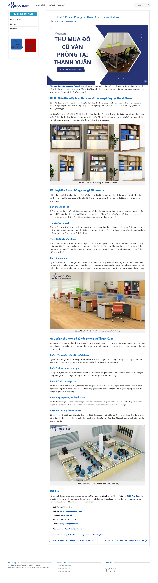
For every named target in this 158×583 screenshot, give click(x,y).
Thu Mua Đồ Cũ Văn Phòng (71, 529)
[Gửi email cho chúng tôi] (110, 569)
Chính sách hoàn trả (64, 568)
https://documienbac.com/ (71, 511)
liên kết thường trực (97, 535)
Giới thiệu (62, 5)
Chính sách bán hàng (64, 565)
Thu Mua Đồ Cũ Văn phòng (76, 535)
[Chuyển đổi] (35, 19)
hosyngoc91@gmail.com (68, 523)
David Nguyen (71, 21)
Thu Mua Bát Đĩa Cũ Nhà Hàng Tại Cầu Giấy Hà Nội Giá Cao (72, 540)
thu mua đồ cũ (39, 5)
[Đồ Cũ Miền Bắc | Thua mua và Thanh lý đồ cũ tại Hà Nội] (18, 5)
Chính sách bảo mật (64, 571)
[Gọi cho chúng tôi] (114, 569)
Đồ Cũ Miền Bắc (67, 515)
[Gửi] (149, 5)
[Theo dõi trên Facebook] (106, 569)
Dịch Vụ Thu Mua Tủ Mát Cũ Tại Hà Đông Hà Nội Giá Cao (123, 540)
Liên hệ (52, 5)
